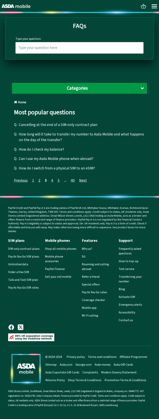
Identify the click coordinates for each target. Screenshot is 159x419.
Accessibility (127, 312)
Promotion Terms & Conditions (125, 380)
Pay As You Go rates (94, 292)
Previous (21, 180)
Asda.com (66, 365)
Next (83, 180)
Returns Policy (55, 380)
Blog (122, 289)
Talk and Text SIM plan (23, 280)
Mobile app (89, 308)
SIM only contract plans (24, 249)
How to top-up (128, 261)
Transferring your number (130, 279)
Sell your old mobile (58, 277)
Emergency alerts (130, 305)
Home (22, 102)
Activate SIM (127, 297)
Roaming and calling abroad (95, 266)
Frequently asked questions (130, 251)
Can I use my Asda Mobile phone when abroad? (56, 158)
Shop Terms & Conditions (84, 380)
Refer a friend (90, 277)
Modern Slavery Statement (119, 372)
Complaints (90, 372)
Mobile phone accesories (54, 258)
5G (83, 256)
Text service (126, 269)
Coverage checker (93, 300)
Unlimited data (18, 264)
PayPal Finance (55, 269)
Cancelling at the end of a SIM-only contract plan (58, 125)
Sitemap (51, 365)
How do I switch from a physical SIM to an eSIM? (57, 168)
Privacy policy (76, 357)
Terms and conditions (102, 357)
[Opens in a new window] (12, 327)
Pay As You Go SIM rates (23, 287)
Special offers (91, 284)
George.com (83, 365)
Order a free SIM (18, 272)
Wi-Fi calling (90, 315)
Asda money (103, 365)
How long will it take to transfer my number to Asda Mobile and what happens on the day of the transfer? (81, 137)
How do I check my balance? (41, 149)
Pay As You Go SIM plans (23, 256)
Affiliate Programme (133, 357)
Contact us (126, 320)
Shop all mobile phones (60, 249)
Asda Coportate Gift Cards (62, 372)
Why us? (87, 249)
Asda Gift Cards (123, 365)
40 (73, 180)
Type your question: (28, 39)
